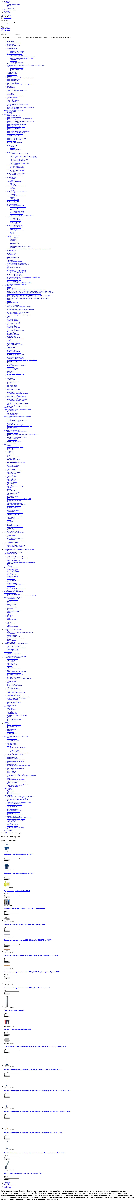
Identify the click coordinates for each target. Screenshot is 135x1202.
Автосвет (6, 143)
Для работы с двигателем (13, 459)
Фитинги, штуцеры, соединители (16, 638)
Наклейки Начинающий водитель (16, 127)
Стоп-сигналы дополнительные (15, 820)
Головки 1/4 (10, 451)
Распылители (10, 732)
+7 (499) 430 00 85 (5, 30)
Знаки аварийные (11, 72)
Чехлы (8, 767)
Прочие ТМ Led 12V (15, 221)
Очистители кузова (12, 325)
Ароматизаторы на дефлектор (15, 390)
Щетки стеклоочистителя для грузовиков (18, 784)
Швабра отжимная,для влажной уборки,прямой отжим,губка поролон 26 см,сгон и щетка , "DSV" (37, 1111)
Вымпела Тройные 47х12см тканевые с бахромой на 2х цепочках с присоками (28, 296)
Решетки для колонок (12, 376)
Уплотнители (10, 621)
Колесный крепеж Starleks (14, 694)
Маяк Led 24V (14, 229)
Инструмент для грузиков (14, 673)
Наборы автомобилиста (13, 76)
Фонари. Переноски (12, 826)
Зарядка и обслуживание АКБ (12, 421)
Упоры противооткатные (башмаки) (16, 671)
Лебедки (9, 489)
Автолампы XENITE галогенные (16, 169)
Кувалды (9, 487)
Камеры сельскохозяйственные (15, 538)
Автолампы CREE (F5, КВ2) (14, 274)
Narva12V (12, 187)
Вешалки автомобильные (17, 55)
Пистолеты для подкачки (13, 684)
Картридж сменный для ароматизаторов (17, 403)
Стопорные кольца (12, 635)
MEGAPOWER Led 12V (16, 219)
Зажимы (9, 463)
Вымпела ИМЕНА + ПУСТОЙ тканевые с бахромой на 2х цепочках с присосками (29, 291)
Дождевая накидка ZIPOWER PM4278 (17, 891)
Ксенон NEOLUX (15, 243)
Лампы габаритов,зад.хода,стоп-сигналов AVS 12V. (24, 156)
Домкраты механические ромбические (17, 431)
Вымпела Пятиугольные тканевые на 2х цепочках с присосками (24, 294)
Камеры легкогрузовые (13, 536)
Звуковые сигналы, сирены (14, 803)
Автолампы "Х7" (11, 256)
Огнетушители (11, 86)
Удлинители (10, 521)
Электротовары (8, 795)
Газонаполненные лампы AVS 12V (19, 153)
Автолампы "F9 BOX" (13, 200)
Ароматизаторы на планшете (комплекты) (18, 393)
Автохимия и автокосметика (11, 308)
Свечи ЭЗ (9, 666)
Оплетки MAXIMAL (12, 590)
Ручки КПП (10, 93)
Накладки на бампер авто (13, 79)
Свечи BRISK (10, 661)
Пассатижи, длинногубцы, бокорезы (16, 504)
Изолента (9, 737)
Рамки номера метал (12, 649)
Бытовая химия (8, 407)
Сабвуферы (10, 378)
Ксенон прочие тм (15, 245)
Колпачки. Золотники (12, 699)
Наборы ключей (11, 497)
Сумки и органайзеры (13, 100)
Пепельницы (13, 61)
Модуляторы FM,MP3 (12, 369)
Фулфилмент (7, 12)
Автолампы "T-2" (11, 250)
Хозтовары (7, 723)
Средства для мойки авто (13, 343)
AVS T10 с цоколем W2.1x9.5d (18, 207)
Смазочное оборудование (13, 510)
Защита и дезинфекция (10, 442)
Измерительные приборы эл (14, 805)
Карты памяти (10, 791)
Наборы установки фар (13, 257)
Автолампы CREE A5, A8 (14, 280)
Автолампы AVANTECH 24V (18, 273)
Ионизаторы (10, 367)
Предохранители (11, 813)
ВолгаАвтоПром (11, 111)
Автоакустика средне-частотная (15, 355)
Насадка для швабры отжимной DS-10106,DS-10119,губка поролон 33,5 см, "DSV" (32, 972)
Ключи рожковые (11, 479)
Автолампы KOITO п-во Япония (16, 173)
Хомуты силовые (14, 750)
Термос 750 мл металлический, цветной (17, 1029)
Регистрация (7, 15)
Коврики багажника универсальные (16, 545)
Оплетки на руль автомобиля (11, 567)
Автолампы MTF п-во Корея (14, 181)
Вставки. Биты (11, 448)
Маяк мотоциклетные (16, 149)
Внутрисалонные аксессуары (14, 54)
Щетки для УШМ (11, 642)
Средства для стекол (12, 341)
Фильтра (6, 722)
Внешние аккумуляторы (13, 793)
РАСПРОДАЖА (8, 830)
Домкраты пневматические (14, 441)
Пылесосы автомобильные (14, 816)
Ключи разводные (11, 476)
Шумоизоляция (11, 382)
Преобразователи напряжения (15, 814)
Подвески (9, 303)
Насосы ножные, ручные (13, 551)
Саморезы (9, 566)
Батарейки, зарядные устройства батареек (18, 799)
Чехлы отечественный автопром (15, 768)
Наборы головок (11, 494)
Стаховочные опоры (12, 438)
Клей (8, 316)
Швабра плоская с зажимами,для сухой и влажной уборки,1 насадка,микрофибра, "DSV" (34, 1153)
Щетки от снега (11, 718)
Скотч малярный (11, 410)
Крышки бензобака (12, 75)
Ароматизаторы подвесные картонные (17, 399)
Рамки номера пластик (13, 646)
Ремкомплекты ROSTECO (14, 653)
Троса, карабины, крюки (13, 103)
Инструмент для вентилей (14, 677)
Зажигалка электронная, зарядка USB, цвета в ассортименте (24, 908)
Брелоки (9, 287)
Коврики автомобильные (10, 543)
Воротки (9, 445)
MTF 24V (12, 184)
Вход (2, 15)
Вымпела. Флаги (11, 288)
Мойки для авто (11, 711)
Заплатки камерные (12, 680)
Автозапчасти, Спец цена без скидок (13, 110)
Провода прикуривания (13, 428)
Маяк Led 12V (14, 223)
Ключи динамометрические (14, 471)
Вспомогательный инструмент (15, 447)
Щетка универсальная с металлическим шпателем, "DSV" (24, 1173)
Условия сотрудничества (13, 4)
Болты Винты (10, 555)
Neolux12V (13, 193)
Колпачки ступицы (12, 675)
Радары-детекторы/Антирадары (15, 374)
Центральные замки (12, 386)
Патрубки (9, 616)
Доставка (9, 5)
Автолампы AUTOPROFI (14, 278)
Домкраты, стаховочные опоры (12, 430)
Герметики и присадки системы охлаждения (19, 315)
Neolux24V (13, 194)
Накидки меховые (11, 764)
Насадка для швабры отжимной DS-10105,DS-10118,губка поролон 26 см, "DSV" (31, 955)
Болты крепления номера (13, 645)
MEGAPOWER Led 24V (16, 226)
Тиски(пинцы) (11, 517)
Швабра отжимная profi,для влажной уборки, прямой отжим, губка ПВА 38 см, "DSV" (33, 1069)
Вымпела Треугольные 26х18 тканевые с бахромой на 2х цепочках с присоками (28, 295)
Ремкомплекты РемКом (13, 654)
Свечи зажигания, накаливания (12, 657)
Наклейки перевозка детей (14, 139)
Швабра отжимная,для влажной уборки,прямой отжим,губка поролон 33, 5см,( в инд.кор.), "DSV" (37, 1090)
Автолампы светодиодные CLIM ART (17, 284)
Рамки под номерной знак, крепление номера (16, 643)
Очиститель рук (11, 329)
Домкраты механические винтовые (16, 435)
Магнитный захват (12, 490)
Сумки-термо (10, 734)
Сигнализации (11, 379)
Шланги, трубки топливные (14, 609)
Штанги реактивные (12, 626)
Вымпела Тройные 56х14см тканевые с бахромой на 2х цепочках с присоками (28, 298)
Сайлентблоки (11, 624)
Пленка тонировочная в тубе (14, 594)
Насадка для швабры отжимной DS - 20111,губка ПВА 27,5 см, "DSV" (28, 940)
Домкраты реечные (12, 440)
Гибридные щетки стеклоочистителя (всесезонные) (20, 777)
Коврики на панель (15, 59)
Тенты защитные (11, 101)
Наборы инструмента (12, 496)
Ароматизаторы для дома (13, 389)
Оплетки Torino (11, 579)
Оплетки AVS (10, 581)
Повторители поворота (13, 281)
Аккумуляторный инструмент (15, 527)
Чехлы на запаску (11, 704)
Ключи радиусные (12, 475)
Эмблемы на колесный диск (14, 142)
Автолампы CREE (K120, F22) (15, 275)
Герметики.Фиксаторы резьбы (15, 313)
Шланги (9, 612)
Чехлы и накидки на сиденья (11, 755)
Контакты (6, 11)
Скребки (9, 716)
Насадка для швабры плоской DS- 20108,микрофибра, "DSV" (25, 924)
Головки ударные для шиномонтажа (16, 698)
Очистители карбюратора (14, 322)
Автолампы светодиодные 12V (15, 216)
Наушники (10, 792)
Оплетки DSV (10, 587)
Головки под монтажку (13, 456)
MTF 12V (12, 183)
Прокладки (10, 615)
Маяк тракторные (14, 150)
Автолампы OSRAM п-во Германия (16, 195)
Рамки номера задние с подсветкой (16, 647)
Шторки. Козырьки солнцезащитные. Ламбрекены (20, 107)
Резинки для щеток (12, 782)
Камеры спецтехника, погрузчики (16, 541)
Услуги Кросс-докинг (9, 9)
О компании (7, 1)
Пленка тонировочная (10, 593)
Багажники (10, 47)
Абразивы (9, 687)
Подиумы (9, 372)
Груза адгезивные (11, 681)
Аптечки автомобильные (13, 45)
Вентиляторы (10, 800)
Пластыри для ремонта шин (14, 685)
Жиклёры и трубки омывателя (15, 785)
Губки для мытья (11, 709)
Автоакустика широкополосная (15, 358)
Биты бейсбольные (12, 48)
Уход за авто (7, 706)
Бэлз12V (12, 232)
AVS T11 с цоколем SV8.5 (17, 208)
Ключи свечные (11, 480)
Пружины (9, 565)
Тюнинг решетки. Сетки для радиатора (17, 104)
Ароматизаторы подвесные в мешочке (17, 398)
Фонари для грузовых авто (14, 267)
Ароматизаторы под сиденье (14, 395)
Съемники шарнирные (13, 518)
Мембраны (10, 608)
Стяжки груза (10, 99)
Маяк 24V (12, 148)
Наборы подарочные (12, 302)
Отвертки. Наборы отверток (14, 503)
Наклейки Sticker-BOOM (13, 115)
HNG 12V (12, 179)
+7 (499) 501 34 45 (5, 29)
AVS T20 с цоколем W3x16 (17, 211)
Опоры (9, 605)
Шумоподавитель (11, 383)
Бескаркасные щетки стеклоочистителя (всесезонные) (21, 775)
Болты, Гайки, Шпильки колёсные (16, 692)
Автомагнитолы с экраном (14, 353)
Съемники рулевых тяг (13, 514)
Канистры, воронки (12, 73)
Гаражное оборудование (13, 529)
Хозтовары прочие (12, 733)
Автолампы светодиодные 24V (15, 225)
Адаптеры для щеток (12, 786)
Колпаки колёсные (12, 705)
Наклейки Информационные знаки (16, 138)
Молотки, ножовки (12, 493)
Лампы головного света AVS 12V (19, 159)
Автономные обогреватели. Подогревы (17, 798)
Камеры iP (9, 789)
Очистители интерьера (13, 320)
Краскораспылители (12, 413)
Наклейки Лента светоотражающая (16, 124)
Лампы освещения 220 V (13, 726)
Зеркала (9, 66)
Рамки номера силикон (13, 650)
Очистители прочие (12, 326)
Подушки (9, 614)
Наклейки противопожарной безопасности (18, 131)
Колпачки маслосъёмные (13, 598)
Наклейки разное (11, 141)
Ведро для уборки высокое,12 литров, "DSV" (19, 873)
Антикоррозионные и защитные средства (18, 312)
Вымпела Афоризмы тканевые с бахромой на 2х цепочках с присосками (26, 289)
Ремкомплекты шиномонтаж (14, 689)
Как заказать (10, 8)
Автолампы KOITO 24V (16, 176)
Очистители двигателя (13, 319)
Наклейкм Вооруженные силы (15, 134)
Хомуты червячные (15, 751)
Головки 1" (10, 455)
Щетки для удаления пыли (14, 719)
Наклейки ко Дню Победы (14, 122)
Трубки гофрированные (13, 636)
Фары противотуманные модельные (16, 263)
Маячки (9, 807)
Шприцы (9, 524)
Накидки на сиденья (12, 758)
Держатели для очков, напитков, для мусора (21, 58)
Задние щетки (10, 778)
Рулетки (9, 508)
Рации (8, 375)
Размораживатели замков (13, 337)
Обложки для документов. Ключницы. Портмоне (20, 84)
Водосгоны (10, 708)
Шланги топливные (12, 619)
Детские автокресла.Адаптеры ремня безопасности (17, 416)
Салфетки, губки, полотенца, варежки (17, 715)
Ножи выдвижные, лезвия (14, 500)
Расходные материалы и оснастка (13, 629)
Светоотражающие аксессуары (15, 96)
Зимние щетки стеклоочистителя (15, 779)
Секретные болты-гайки (13, 695)
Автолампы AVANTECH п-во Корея (16, 270)
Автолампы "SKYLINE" (13, 201)
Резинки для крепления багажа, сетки (17, 90)
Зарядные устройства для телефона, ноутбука (19, 802)
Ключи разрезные (11, 478)
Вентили (9, 670)
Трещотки (9, 522)
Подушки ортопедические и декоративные (18, 765)
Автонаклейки (8, 114)
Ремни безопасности (12, 91)
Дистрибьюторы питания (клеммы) (16, 365)
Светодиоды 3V (11, 260)
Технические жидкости (13, 346)
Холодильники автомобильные (15, 827)
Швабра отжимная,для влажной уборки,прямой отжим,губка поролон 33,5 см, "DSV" (33, 1132)
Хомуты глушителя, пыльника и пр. (19, 753)
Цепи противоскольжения (14, 702)
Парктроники (10, 371)
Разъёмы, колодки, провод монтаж (16, 819)
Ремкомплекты (8, 652)
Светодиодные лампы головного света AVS (21, 215)
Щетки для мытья (11, 720)
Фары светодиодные (12, 266)
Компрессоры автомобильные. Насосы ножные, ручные (19, 549)
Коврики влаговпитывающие (15, 548)
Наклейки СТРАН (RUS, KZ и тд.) (16, 132)
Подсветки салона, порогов (14, 810)
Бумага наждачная (12, 414)
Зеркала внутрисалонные (16, 68)
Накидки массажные (12, 762)
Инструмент (7, 444)
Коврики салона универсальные (15, 546)
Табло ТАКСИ (11, 821)
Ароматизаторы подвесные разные (16, 400)
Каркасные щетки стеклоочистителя (16, 781)
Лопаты (9, 727)
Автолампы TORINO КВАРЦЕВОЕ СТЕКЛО (19, 282)
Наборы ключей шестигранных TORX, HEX (19, 499)
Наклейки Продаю (12, 129)
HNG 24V (12, 180)
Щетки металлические (13, 531)
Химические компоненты (14, 701)
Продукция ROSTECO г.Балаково (13, 597)
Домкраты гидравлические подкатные (17, 437)
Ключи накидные (11, 473)
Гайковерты (10, 682)
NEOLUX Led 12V (15, 222)
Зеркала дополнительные (16, 69)
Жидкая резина (11, 347)
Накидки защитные (12, 757)
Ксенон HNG (13, 247)
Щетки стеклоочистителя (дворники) (14, 774)
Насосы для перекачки (13, 809)
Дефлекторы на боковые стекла (15, 63)
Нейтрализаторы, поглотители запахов (17, 405)
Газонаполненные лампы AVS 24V (19, 155)
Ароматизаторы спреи (13, 402)
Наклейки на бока (11, 125)
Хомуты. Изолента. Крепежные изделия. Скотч (16, 736)
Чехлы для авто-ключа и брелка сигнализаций (19, 306)
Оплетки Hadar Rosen (12, 574)
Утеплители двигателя (13, 108)
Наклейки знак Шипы (13, 120)
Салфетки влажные (12, 713)
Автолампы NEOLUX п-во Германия (17, 191)
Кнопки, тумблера (12, 806)
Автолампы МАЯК (12, 145)
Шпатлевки (10, 412)
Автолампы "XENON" (13, 202)
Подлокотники (11, 87)
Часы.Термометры (12, 106)
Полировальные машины (13, 812)
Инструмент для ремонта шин (15, 674)
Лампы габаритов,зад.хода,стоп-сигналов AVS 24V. (24, 157)
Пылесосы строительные (13, 828)
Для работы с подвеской (13, 461)
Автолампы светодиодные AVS (15, 205)
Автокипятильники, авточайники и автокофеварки (20, 796)
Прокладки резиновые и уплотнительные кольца (20, 632)
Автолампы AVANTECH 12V (18, 271)
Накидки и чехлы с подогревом (15, 761)
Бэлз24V (12, 233)
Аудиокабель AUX (12, 361)
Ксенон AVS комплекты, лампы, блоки (20, 246)
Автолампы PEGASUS (13, 204)
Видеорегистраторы (12, 362)
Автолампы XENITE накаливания (16, 164)
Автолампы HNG (11, 177)
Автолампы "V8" (11, 252)
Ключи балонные (11, 469)
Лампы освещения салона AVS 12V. (19, 162)
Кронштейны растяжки (13, 602)
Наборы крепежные (12, 739)
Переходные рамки (12, 385)
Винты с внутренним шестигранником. (17, 558)
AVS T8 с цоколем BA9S (16, 214)
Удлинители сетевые (12, 824)
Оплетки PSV (10, 577)
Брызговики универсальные (17, 51)
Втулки (9, 601)
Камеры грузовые (11, 534)
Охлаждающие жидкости (13, 317)
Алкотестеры (10, 41)
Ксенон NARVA (14, 242)
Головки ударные (11, 458)
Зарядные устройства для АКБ (15, 424)
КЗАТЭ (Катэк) (11, 113)
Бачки (8, 618)
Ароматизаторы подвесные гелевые (16, 396)
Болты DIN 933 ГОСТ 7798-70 (15, 556)
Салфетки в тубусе (12, 712)
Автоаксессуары (8, 40)
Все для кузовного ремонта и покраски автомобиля (17, 409)
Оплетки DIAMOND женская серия (16, 588)
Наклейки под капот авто (13, 128)
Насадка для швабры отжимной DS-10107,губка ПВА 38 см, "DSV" (27, 988)
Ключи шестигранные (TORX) (15, 486)
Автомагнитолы (11, 350)
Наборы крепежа (11, 563)
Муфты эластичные (12, 607)
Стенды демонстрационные (14, 261)
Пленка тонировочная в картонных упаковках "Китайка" (22, 595)
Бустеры (9, 417)
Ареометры (10, 423)
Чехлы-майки (10, 770)
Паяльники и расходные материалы (13, 591)
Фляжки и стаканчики (13, 305)
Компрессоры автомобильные (15, 552)
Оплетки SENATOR (12, 570)
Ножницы (9, 501)
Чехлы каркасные (11, 771)
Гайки (8, 559)
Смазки (9, 340)
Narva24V (12, 188)
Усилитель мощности (12, 381)
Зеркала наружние (15, 70)
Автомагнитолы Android (13, 351)
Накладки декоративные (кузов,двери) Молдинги (20, 77)
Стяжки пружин (11, 511)
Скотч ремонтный (11, 741)
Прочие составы (11, 336)
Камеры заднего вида (12, 368)
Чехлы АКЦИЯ (11, 772)
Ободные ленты (11, 539)
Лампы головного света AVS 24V (19, 160)
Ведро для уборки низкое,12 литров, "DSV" (19, 854)
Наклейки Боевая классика (14, 117)
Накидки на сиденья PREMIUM (15, 760)
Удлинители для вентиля (13, 688)
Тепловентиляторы (12, 823)
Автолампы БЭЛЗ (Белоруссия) (15, 230)
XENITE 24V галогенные (17, 172)
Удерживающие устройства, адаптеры (17, 420)
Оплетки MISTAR (12, 583)
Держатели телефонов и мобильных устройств (22, 56)
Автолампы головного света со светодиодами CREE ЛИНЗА (23, 277)
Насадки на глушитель (13, 83)
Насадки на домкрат (12, 433)
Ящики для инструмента (13, 525)
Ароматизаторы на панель (14, 392)
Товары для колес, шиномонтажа (12, 668)
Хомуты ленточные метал (17, 748)
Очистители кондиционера (14, 323)
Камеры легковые (11, 535)
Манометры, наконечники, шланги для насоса (19, 678)
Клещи (9, 468)
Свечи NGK (10, 667)
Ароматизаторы (8, 388)
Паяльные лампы (11, 729)
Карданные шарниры (12, 466)
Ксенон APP (13, 239)
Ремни (8, 625)
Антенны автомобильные (14, 42)
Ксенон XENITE (14, 237)
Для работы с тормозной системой (16, 462)
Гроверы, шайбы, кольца (13, 560)
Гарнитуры (10, 364)
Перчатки (9, 730)
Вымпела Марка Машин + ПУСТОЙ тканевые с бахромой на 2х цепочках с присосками (30, 292)
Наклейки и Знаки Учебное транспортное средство (20, 121)
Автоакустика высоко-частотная (15, 354)
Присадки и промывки (13, 334)
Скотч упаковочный (12, 744)
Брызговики (10, 49)
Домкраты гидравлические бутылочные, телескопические (22, 434)
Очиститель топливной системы (15, 330)
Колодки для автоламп (13, 235)
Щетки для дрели (11, 640)
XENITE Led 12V (14, 218)
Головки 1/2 (10, 449)
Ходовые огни (11, 268)
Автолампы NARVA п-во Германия (16, 186)
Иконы (9, 301)
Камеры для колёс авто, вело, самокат (14, 532)
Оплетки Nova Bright (12, 576)
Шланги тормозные (12, 628)
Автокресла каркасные (13, 419)
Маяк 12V (12, 146)
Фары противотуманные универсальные (18, 264)
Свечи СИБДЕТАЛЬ (12, 664)
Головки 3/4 (10, 454)
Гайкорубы (10, 528)
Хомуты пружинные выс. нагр (18, 747)
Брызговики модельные (16, 52)
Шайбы (9, 639)
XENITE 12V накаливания (17, 166)
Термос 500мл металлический (14, 1010)
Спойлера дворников (12, 97)
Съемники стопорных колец (14, 515)
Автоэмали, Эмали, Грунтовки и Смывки (18, 310)
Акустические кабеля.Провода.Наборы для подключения (22, 360)
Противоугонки (11, 89)
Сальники (9, 622)
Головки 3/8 (10, 452)
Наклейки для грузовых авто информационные (19, 118)
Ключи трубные (11, 483)
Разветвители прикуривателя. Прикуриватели (19, 817)
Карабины (9, 631)
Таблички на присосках (13, 136)
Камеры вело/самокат (12, 542)
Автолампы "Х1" (11, 254)
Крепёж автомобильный (10, 553)
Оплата (9, 7)
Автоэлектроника (8, 348)
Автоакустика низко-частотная (15, 357)
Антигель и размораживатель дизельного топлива (20, 309)
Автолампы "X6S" (12, 253)
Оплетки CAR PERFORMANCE (15, 584)
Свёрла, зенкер (11, 633)
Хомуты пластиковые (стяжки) (15, 754)
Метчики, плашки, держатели (15, 492)
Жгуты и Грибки (11, 691)
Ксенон (9, 236)
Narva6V (12, 190)
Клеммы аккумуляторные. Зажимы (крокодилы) (19, 426)
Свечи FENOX (11, 663)
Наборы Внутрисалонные (17, 62)
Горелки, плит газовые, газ (14, 725)
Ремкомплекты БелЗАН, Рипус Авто (16, 656)
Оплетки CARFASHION (13, 572)
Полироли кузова (11, 332)
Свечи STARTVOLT (12, 659)
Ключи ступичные (12, 482)
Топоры (9, 520)
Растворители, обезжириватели (15, 339)
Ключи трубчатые (11, 485)
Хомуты (9, 746)
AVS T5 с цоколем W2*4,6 (17, 212)
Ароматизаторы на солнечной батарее (17, 406)
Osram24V (12, 198)
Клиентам (6, 2)
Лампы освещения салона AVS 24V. (19, 163)
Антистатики (10, 44)
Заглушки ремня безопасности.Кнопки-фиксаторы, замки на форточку (26, 65)
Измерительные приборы (13, 465)
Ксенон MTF (13, 240)
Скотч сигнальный (12, 743)
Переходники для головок (14, 506)
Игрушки (9, 299)
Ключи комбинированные (14, 472)
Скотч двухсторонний (13, 740)
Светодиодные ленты (12, 259)
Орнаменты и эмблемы (13, 135)
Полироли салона (11, 333)
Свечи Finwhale (11, 660)
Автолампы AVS (11, 152)
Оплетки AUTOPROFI (13, 569)
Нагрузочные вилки (12, 427)
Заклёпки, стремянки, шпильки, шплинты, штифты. (21, 562)
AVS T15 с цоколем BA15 (17, 209)
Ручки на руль (10, 94)
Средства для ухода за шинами (15, 344)
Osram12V (12, 197)
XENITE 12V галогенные (17, 170)
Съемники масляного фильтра (15, 513)
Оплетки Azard (11, 586)
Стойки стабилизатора (13, 611)
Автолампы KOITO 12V (16, 174)
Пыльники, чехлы (11, 604)
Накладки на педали (12, 80)
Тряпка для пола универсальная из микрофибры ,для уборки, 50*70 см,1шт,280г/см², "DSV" (35, 1046)
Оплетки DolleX (11, 573)
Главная (3, 833)
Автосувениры (8, 285)
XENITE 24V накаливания (17, 167)
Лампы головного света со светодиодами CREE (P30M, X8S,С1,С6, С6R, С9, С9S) (29, 249)
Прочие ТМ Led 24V (15, 228)
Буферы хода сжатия (12, 600)
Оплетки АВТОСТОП (13, 580)
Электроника (7, 788)
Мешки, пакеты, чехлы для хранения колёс (18, 697)
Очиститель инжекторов (13, 327)
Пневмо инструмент (12, 507)
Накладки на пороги (12, 82)
